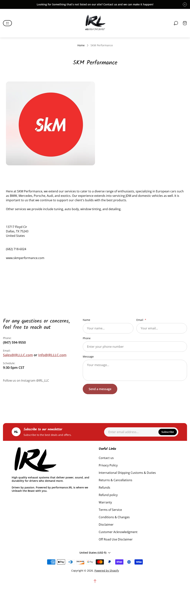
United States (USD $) (92, 552)
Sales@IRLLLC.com (18, 355)
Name (86, 320)
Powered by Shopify (106, 570)
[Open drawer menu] (7, 23)
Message (88, 356)
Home (81, 45)
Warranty (105, 502)
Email (140, 320)
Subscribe (167, 432)
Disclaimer (106, 524)
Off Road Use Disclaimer (116, 539)
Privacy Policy (108, 465)
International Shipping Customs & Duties (127, 473)
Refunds (104, 487)
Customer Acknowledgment (118, 532)
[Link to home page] (35, 460)
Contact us (106, 458)
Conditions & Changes (114, 517)
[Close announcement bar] (185, 4)
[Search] (176, 23)
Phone (87, 338)
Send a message (100, 389)
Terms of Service (110, 510)
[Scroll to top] (95, 581)
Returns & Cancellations (115, 480)
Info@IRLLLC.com (52, 355)
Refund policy (108, 495)
